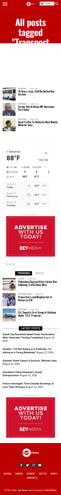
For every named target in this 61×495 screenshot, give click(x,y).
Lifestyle (43, 473)
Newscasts (32, 477)
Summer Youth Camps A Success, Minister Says (30, 360)
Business (31, 473)
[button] (11, 172)
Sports (54, 473)
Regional (19, 473)
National (7, 473)
